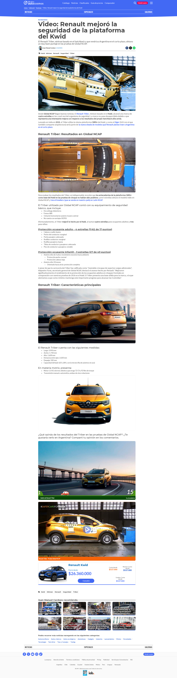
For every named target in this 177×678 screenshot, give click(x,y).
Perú (103, 664)
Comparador (110, 3)
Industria (99, 639)
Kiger (117, 122)
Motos (118, 639)
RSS (131, 660)
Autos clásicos (56, 639)
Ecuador (80, 664)
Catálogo (66, 3)
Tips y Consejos (62, 642)
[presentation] (87, 468)
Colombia (72, 664)
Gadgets (91, 639)
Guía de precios (97, 3)
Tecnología (42, 642)
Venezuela (118, 664)
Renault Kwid (78, 565)
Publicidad (106, 660)
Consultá (86, 581)
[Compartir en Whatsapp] (134, 48)
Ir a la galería (130, 498)
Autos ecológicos (69, 639)
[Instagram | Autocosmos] (36, 654)
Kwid (43, 53)
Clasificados (84, 3)
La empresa (48, 660)
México (98, 664)
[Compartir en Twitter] (130, 48)
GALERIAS (148, 11)
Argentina (59, 664)
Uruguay (109, 664)
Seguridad (64, 53)
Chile (65, 664)
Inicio (26, 8)
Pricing (99, 660)
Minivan (49, 53)
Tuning (72, 642)
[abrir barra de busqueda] (135, 3)
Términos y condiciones (73, 660)
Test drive (51, 642)
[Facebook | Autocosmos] (24, 654)
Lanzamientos (109, 639)
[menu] (151, 3)
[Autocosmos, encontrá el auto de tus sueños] (33, 3)
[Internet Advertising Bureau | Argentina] (91, 673)
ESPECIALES (88, 11)
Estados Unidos (89, 664)
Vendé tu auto (142, 3)
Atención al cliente (58, 660)
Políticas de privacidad (88, 660)
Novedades (42, 20)
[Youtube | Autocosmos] (32, 654)
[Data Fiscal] (85, 673)
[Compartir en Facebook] (126, 48)
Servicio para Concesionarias (120, 660)
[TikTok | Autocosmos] (40, 654)
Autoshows (82, 639)
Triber (72, 53)
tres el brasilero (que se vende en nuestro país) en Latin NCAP (77, 200)
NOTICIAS (28, 11)
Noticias (74, 3)
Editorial (32, 8)
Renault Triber (83, 114)
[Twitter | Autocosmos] (28, 654)
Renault (56, 53)
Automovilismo (43, 639)
